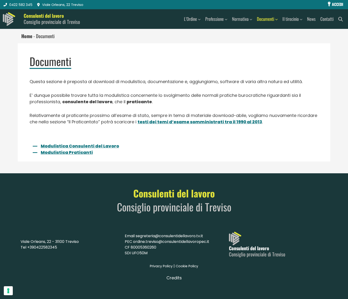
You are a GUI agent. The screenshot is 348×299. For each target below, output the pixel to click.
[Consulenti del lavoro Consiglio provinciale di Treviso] (9, 19)
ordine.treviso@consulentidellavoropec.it (171, 241)
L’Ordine (190, 18)
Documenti (265, 18)
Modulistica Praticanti (67, 152)
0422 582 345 (20, 4)
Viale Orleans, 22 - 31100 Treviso (50, 241)
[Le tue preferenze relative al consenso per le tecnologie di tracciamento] (8, 290)
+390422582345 (42, 247)
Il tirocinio (290, 18)
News (311, 18)
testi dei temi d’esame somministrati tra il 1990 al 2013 (200, 122)
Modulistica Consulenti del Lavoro (80, 146)
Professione (214, 18)
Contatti (327, 18)
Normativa (240, 18)
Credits (174, 278)
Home (26, 36)
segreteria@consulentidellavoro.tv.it (169, 236)
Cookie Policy (187, 266)
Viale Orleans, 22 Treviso (62, 4)
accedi (337, 4)
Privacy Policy (161, 266)
